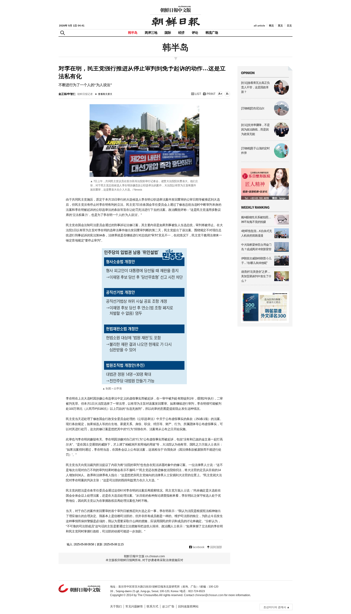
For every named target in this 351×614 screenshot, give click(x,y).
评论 (195, 32)
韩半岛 (132, 32)
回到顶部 (216, 547)
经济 (181, 32)
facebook (198, 547)
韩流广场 (211, 32)
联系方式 (152, 606)
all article (259, 25)
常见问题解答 (134, 606)
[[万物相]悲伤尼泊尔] (265, 114)
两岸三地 (151, 32)
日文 (289, 25)
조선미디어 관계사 (274, 607)
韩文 (271, 25)
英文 (280, 25)
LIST (197, 93)
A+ (220, 93)
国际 (168, 32)
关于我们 (116, 606)
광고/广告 (168, 606)
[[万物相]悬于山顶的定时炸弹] (265, 157)
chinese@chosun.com (209, 595)
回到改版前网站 (188, 606)
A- (227, 93)
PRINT (211, 93)
